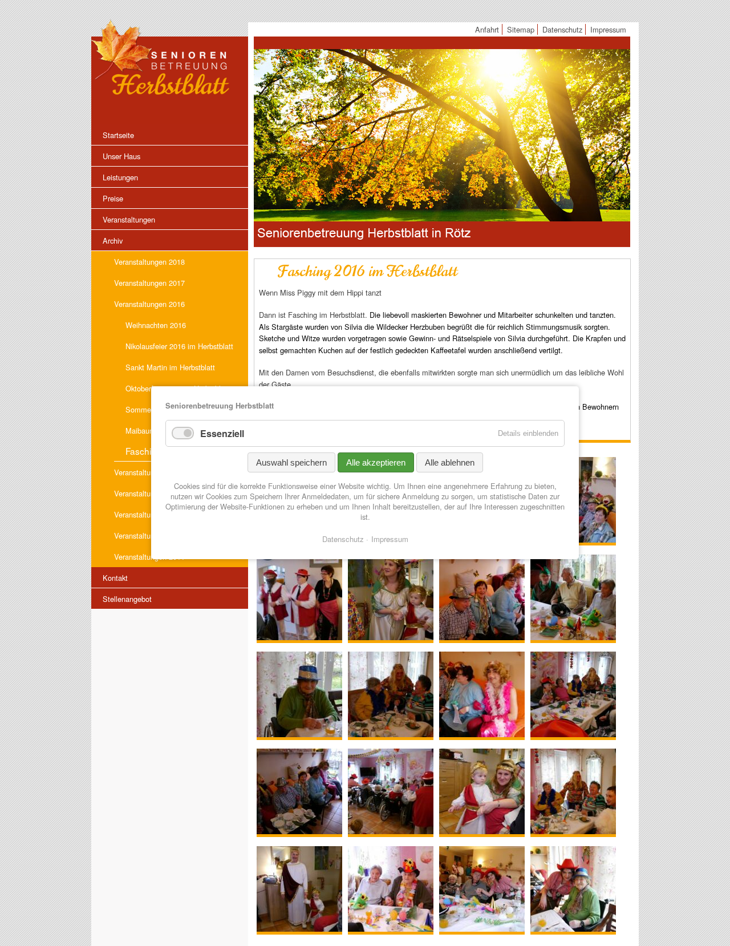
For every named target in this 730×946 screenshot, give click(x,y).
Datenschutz (343, 538)
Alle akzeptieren (375, 462)
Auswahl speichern (291, 462)
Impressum (389, 538)
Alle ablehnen (449, 462)
